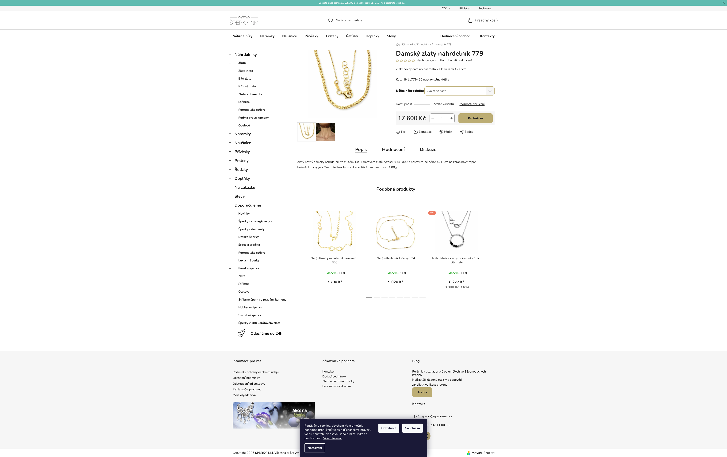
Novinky (244, 214)
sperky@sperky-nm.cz (437, 416)
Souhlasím (412, 428)
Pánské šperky (248, 268)
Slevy (240, 196)
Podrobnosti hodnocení (456, 60)
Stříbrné (244, 102)
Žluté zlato (245, 71)
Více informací (332, 438)
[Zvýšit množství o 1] (451, 118)
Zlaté (242, 63)
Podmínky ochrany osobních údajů (256, 372)
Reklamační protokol (247, 389)
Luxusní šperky (248, 260)
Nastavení (315, 448)
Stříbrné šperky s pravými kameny (262, 300)
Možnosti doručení (472, 104)
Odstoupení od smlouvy (249, 384)
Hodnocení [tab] (393, 149)
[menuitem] (242, 36)
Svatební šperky (249, 315)
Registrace (485, 8)
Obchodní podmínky (246, 378)
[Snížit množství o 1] (432, 118)
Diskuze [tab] (428, 149)
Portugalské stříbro (252, 110)
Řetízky (241, 169)
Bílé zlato (244, 79)
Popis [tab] (361, 149)
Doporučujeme (248, 205)
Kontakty (328, 371)
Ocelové (244, 125)
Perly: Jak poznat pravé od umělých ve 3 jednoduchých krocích (449, 373)
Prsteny (242, 160)
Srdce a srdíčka (249, 245)
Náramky (243, 134)
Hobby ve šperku (250, 307)
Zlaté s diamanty (250, 94)
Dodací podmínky (334, 376)
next (491, 253)
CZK (444, 8)
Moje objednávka (244, 395)
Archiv (422, 392)
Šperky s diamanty (251, 229)
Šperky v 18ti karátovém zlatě (259, 323)
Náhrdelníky (246, 54)
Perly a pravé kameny (253, 118)
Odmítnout (388, 428)
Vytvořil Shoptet (483, 453)
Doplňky (242, 178)
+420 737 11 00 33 (436, 425)
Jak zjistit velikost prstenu (429, 385)
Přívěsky (242, 151)
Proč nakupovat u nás (336, 386)
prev (300, 253)
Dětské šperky (248, 237)
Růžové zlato (247, 86)
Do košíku (475, 118)
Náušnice (243, 142)
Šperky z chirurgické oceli (256, 221)
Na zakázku (245, 187)
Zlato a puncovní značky (338, 381)
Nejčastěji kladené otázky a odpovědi (437, 380)
